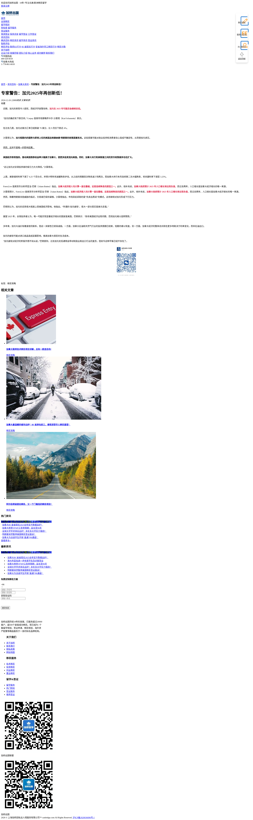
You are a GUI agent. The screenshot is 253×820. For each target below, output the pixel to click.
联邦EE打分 (15, 47)
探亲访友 (14, 34)
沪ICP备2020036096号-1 (84, 817)
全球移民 (5, 21)
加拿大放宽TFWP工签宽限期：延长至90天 (22, 528)
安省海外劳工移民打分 (46, 47)
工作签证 (32, 34)
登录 (3, 6)
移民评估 (5, 47)
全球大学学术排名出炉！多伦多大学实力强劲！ (24, 531)
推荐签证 (10, 694)
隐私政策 (10, 649)
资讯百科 (5, 37)
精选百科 (5, 40)
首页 (3, 18)
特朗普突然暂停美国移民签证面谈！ (19, 534)
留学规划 (5, 25)
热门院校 (10, 688)
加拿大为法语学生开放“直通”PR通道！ (20, 537)
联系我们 (50, 53)
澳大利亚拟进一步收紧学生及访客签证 (25, 561)
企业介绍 (5, 53)
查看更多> (6, 540)
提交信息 (5, 608)
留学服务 (12, 28)
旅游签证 (5, 34)
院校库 (4, 28)
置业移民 (10, 673)
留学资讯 (23, 40)
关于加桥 (5, 50)
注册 (7, 6)
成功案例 (41, 53)
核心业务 (32, 53)
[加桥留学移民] (16, 616)
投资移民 (10, 667)
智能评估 (5, 43)
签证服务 (5, 31)
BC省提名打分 (28, 47)
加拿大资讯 (23, 84)
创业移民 (10, 670)
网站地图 (10, 652)
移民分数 (61, 47)
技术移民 (10, 664)
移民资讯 (14, 40)
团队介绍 (23, 53)
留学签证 (23, 34)
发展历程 (14, 53)
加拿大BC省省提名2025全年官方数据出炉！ (22, 525)
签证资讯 (32, 40)
